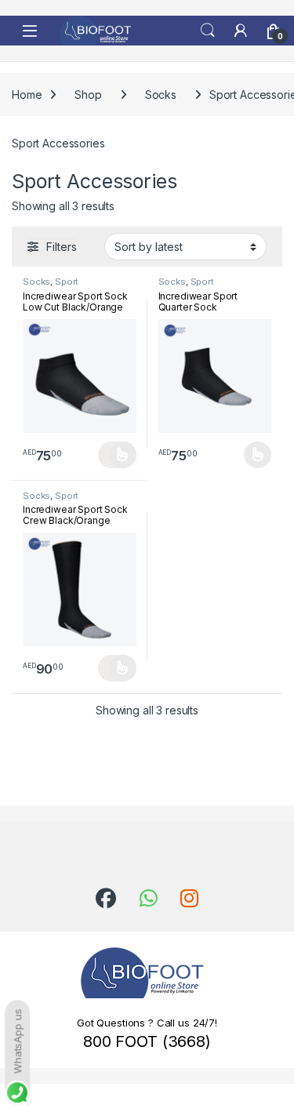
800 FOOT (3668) (147, 1041)
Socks (160, 94)
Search (207, 30)
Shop (87, 94)
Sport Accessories (50, 286)
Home (27, 94)
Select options (117, 455)
